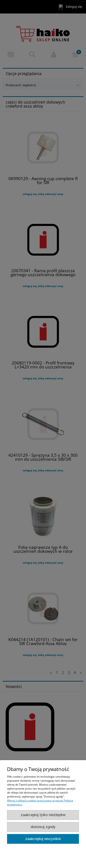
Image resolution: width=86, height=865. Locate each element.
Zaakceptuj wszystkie (43, 839)
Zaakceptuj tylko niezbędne (43, 815)
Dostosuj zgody (43, 827)
